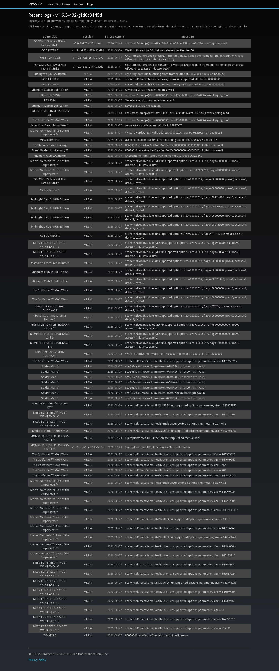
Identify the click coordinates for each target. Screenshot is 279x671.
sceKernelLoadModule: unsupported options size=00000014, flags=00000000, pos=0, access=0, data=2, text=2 (186, 181)
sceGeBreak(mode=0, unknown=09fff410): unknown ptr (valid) (165, 377)
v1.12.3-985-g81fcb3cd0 (88, 66)
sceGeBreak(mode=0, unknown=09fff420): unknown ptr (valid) (165, 371)
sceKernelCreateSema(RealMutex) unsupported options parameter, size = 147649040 (180, 459)
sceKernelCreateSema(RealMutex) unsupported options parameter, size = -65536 (177, 628)
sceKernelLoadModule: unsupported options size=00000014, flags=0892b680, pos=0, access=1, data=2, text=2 (186, 199)
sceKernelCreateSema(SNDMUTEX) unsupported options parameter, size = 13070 (177, 519)
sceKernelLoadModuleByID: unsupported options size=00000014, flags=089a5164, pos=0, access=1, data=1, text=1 (183, 253)
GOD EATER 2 (49, 50)
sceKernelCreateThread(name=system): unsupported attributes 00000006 (172, 79)
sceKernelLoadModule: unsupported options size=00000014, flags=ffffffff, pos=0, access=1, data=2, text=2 (184, 235)
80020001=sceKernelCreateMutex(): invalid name (156, 635)
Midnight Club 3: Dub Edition (50, 90)
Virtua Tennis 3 (50, 140)
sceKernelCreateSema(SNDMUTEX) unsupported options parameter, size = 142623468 (180, 537)
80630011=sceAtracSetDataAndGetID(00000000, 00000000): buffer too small (174, 145)
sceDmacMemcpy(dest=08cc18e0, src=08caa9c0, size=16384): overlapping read (176, 43)
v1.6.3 (88, 95)
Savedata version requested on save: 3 (149, 100)
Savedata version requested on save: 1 (149, 90)
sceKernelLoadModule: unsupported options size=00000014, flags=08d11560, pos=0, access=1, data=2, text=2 (186, 226)
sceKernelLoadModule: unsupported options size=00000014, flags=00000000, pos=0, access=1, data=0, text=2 (186, 290)
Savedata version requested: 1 (144, 105)
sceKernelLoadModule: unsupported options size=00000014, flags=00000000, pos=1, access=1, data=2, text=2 (186, 263)
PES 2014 (50, 100)
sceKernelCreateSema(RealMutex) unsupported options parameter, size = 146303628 (180, 454)
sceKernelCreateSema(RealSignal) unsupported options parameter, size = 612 (175, 423)
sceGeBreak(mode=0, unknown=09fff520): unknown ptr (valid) (165, 366)
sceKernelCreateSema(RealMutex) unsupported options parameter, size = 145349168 (180, 601)
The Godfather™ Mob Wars (50, 120)
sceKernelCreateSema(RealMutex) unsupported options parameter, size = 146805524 (180, 475)
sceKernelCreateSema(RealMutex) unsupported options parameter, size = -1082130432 (181, 510)
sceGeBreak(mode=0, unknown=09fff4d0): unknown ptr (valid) (165, 387)
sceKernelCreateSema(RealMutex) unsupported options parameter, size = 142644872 (180, 564)
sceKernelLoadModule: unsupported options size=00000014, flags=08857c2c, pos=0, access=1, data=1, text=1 (186, 208)
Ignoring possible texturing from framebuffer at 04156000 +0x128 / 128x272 (174, 74)
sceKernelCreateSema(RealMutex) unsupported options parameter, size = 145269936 (180, 491)
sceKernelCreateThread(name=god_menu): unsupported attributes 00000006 (175, 84)
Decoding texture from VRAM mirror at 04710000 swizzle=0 (163, 155)
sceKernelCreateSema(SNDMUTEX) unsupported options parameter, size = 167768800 (180, 430)
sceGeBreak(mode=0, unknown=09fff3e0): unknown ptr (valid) (165, 398)
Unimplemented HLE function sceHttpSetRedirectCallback (162, 438)
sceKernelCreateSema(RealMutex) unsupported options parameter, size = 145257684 (180, 501)
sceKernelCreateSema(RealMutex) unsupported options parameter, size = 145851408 (180, 414)
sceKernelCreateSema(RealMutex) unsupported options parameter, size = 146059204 (180, 592)
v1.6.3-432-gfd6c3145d (88, 43)
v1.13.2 (88, 74)
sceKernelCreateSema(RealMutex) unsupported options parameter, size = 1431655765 (181, 361)
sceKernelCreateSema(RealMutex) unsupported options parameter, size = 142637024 (180, 573)
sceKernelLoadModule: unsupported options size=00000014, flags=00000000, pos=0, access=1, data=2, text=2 (186, 190)
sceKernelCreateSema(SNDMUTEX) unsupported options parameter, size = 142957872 (180, 405)
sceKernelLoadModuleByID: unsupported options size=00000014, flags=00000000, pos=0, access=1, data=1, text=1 (183, 172)
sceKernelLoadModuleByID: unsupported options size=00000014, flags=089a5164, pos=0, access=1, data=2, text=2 (183, 244)
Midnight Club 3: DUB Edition (50, 199)
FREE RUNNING (50, 57)
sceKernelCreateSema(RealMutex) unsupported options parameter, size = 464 (175, 465)
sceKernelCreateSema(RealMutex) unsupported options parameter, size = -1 (174, 610)
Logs (90, 4)
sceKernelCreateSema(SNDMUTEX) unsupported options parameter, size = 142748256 (180, 582)
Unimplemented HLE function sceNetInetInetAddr (157, 447)
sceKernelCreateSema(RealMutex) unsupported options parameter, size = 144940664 (180, 546)
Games (78, 4)
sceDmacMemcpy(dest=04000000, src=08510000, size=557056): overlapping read (177, 120)
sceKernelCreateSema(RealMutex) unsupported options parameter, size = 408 (175, 470)
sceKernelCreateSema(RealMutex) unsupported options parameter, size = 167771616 (180, 619)
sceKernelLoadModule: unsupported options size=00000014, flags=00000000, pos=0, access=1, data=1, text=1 (186, 217)
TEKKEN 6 (49, 635)
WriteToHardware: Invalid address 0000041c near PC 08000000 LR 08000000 (173, 354)
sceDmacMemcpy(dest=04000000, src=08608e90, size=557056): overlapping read (177, 95)
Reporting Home (59, 4)
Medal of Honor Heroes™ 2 (50, 430)
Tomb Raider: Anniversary (49, 145)
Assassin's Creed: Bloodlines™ (49, 125)
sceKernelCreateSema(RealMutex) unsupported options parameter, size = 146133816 (180, 555)
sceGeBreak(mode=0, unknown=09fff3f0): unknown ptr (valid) (165, 393)
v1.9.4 (88, 79)
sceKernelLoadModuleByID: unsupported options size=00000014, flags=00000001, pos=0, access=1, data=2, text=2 (183, 163)
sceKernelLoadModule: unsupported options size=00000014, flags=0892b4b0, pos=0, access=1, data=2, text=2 (186, 281)
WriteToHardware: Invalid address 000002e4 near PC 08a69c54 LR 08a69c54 (173, 132)
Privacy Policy (37, 659)
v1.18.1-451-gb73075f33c (88, 447)
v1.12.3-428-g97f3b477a (88, 57)
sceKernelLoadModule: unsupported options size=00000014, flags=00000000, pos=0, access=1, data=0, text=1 (186, 299)
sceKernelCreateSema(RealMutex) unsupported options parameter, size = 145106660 (180, 528)
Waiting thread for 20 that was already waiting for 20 (159, 50)
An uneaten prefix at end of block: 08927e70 (153, 125)
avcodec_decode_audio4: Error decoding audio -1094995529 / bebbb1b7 (171, 140)
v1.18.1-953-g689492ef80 (88, 50)
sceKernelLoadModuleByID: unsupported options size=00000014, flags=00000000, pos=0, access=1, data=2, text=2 (183, 326)
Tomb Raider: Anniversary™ (50, 150)
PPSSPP (35, 4)
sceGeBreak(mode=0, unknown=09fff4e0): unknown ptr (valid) (165, 382)
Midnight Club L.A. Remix (49, 74)
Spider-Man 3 (50, 366)
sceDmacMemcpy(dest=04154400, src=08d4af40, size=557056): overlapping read (177, 113)
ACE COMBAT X (50, 235)
